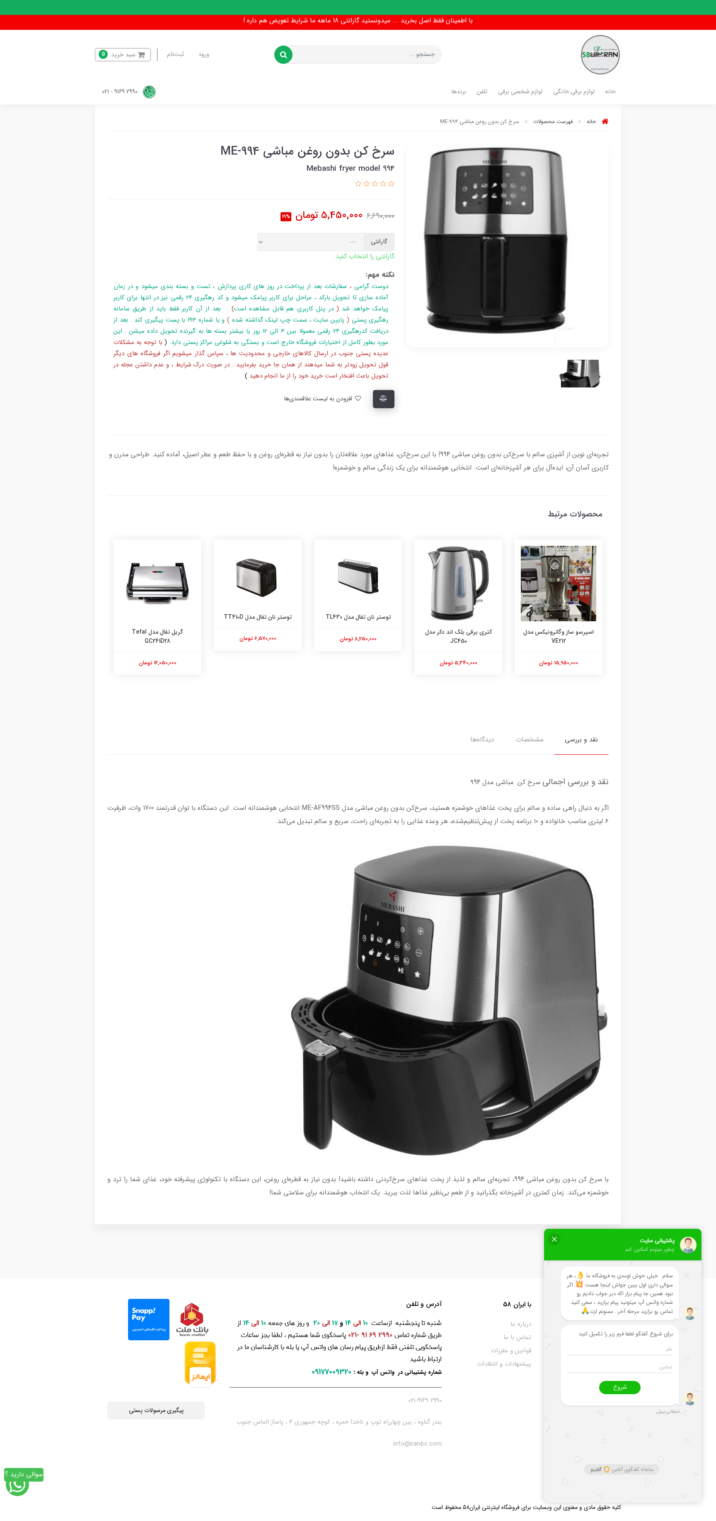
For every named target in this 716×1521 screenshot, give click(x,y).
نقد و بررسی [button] (581, 739)
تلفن (482, 92)
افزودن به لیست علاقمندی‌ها (319, 399)
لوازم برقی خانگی (574, 92)
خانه (610, 92)
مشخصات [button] (529, 739)
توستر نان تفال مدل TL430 (458, 617)
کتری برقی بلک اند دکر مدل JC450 (558, 636)
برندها (458, 92)
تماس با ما (517, 1337)
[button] (123, 55)
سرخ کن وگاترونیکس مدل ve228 (157, 636)
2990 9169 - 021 (120, 92)
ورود (203, 54)
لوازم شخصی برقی (520, 92)
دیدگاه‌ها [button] (482, 739)
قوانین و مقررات (511, 1351)
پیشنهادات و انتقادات (504, 1364)
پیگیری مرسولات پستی (156, 1410)
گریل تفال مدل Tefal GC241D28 (257, 636)
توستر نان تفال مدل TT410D (358, 617)
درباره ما (520, 1324)
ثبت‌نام (175, 54)
